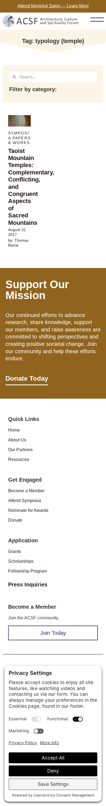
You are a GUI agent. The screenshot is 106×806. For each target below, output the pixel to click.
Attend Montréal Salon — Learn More (53, 6)
